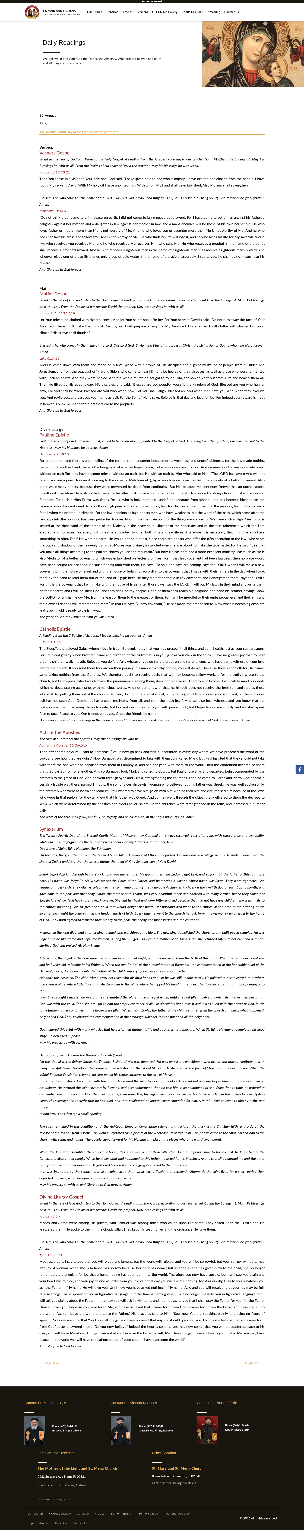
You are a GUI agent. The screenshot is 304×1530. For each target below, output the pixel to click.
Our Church (94, 12)
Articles (127, 12)
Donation (112, 12)
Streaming (213, 12)
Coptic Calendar (192, 12)
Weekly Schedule (60, 1513)
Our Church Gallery (165, 12)
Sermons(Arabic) (149, 1513)
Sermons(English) (121, 1513)
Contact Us (231, 12)
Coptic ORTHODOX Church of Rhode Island (61, 14)
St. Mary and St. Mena (59, 11)
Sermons (142, 12)
